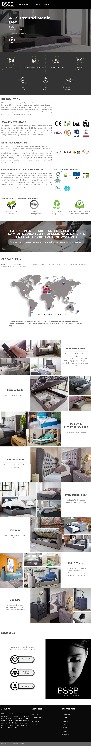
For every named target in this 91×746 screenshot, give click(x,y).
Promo (64, 728)
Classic (64, 724)
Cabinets (65, 738)
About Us (35, 714)
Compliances (36, 718)
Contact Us (39, 4)
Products (29, 4)
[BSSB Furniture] (8, 4)
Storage (65, 718)
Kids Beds (65, 734)
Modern (65, 721)
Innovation (66, 714)
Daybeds (65, 731)
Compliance (21, 4)
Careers (47, 4)
